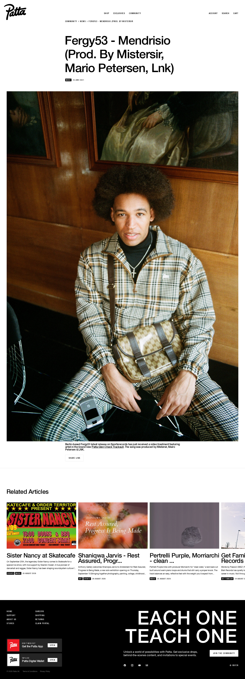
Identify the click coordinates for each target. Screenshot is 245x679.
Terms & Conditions (30, 671)
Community (71, 21)
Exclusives (119, 13)
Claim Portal (42, 623)
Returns (39, 619)
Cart (235, 13)
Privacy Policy (45, 671)
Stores (10, 623)
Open (52, 645)
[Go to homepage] (15, 12)
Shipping (40, 615)
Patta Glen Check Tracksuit (108, 446)
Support (11, 615)
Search (226, 13)
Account (213, 13)
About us (11, 619)
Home (9, 611)
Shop (106, 13)
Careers (39, 611)
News (83, 21)
